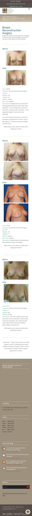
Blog (21, 6)
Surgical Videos (14, 6)
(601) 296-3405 (8, 409)
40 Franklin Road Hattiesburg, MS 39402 (15, 407)
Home (10, 18)
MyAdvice (22, 493)
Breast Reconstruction (9, 17)
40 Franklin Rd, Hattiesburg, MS (15, 4)
